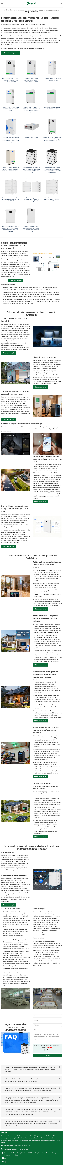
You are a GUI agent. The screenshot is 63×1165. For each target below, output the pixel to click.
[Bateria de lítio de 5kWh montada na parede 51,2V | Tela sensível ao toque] (31, 67)
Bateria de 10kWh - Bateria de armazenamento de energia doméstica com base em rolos (10, 169)
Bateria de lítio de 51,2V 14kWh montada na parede (52, 79)
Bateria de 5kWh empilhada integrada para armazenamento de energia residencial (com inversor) (31, 229)
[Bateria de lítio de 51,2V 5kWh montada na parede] (52, 95)
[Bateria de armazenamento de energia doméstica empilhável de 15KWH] (10, 186)
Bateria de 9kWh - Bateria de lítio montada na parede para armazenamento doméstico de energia (10, 140)
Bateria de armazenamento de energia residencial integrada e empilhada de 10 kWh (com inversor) (10, 229)
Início (6, 10)
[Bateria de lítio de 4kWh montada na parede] (31, 126)
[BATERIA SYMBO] (31, 3)
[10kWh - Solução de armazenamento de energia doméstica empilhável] (31, 186)
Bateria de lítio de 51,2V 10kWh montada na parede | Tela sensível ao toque (10, 80)
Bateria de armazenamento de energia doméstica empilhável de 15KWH (10, 199)
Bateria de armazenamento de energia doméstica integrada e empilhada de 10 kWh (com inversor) (31, 170)
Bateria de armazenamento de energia (23, 10)
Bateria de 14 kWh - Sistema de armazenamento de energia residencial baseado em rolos (52, 139)
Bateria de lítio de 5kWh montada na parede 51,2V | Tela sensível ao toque (31, 80)
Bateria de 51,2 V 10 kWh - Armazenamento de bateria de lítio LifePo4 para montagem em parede (31, 109)
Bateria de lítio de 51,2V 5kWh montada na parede (52, 107)
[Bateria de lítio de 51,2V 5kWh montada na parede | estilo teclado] (10, 95)
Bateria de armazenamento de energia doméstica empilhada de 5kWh (52, 199)
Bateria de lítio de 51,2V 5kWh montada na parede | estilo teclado (11, 108)
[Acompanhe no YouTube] (5, 1158)
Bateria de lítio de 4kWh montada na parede (31, 138)
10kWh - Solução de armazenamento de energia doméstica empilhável (31, 199)
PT (3, 1162)
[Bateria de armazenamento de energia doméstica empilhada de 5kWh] (52, 186)
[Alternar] (60, 1067)
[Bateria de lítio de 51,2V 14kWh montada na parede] (52, 67)
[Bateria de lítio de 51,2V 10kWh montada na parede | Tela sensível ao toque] (10, 67)
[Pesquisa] (61, 3)
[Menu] (2, 3)
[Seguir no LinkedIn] (3, 1158)
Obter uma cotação (10, 53)
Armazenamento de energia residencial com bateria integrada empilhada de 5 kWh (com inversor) (52, 170)
